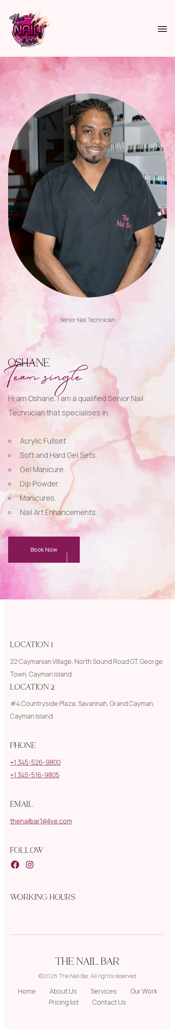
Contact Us (109, 1002)
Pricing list (64, 1002)
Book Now (44, 549)
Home (27, 991)
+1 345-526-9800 (35, 762)
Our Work (144, 991)
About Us (63, 991)
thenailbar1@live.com (41, 821)
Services (104, 991)
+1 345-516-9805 (34, 774)
